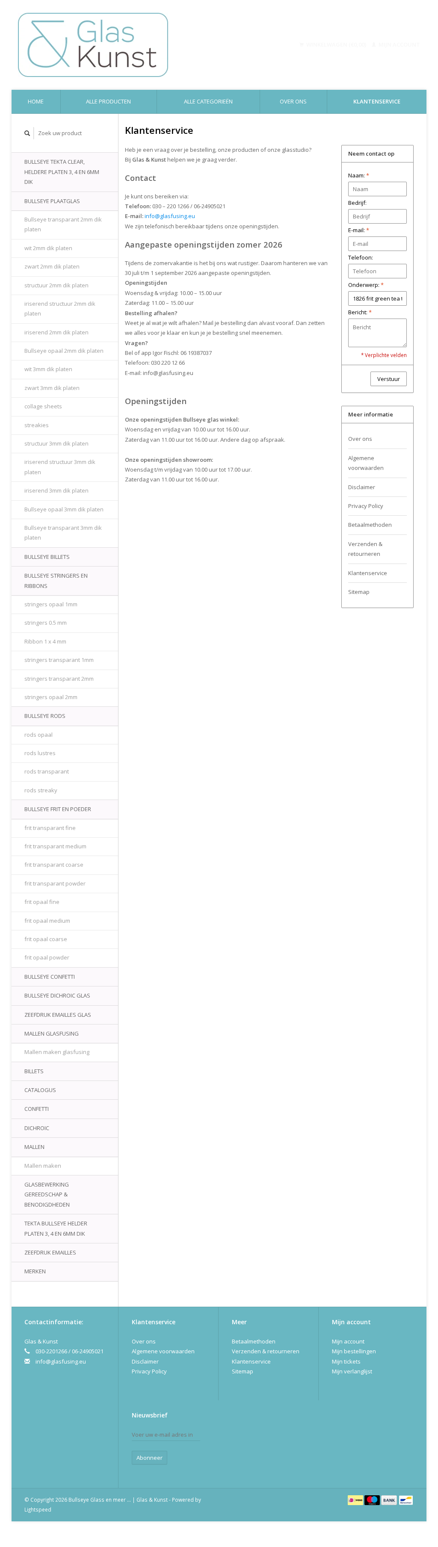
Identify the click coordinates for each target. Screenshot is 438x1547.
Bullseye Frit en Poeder (57, 809)
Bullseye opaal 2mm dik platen (64, 350)
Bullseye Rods (44, 716)
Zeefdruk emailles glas (57, 1015)
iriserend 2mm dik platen (56, 332)
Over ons (293, 101)
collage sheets (43, 406)
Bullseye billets (47, 557)
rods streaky (40, 790)
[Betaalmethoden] (356, 1499)
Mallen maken (42, 1165)
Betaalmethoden (370, 524)
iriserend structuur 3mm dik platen (59, 466)
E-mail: (358, 230)
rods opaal (38, 734)
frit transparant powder (55, 883)
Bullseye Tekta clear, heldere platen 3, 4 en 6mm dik (61, 172)
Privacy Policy (365, 506)
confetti (36, 1109)
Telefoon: (360, 257)
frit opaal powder (46, 957)
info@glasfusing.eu (61, 1361)
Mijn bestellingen (354, 1351)
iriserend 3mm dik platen (56, 490)
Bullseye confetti (49, 976)
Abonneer (149, 1457)
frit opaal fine (41, 902)
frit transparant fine (50, 828)
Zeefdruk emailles (50, 1252)
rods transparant (46, 771)
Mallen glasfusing (51, 1033)
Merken (35, 1271)
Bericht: (360, 312)
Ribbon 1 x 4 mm (45, 641)
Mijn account (398, 44)
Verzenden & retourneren (365, 549)
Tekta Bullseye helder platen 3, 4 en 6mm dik (55, 1228)
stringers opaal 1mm (50, 604)
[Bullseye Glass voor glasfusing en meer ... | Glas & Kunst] (129, 45)
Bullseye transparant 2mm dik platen (63, 224)
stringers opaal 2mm (50, 697)
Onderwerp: (366, 285)
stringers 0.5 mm (45, 622)
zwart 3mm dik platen (52, 388)
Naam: (358, 175)
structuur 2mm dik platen (56, 285)
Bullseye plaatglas (52, 201)
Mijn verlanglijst (352, 1371)
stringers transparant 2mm (59, 678)
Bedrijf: (357, 203)
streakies (36, 425)
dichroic (36, 1128)
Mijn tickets (346, 1361)
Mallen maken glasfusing (56, 1052)
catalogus (40, 1090)
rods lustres (40, 753)
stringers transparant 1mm (59, 660)
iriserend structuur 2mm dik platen (59, 308)
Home (36, 101)
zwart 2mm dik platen (52, 266)
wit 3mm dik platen (48, 369)
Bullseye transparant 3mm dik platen (63, 532)
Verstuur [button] (388, 379)
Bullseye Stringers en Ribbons (56, 580)
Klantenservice (376, 101)
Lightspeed (37, 1509)
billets (34, 1071)
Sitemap (359, 592)
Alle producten (108, 101)
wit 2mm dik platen (48, 248)
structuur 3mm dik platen (56, 443)
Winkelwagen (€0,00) (336, 44)
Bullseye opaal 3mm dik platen (64, 509)
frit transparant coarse (53, 864)
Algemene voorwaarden (366, 463)
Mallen (34, 1147)
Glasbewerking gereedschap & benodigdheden (47, 1194)
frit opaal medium (47, 920)
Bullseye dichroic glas (57, 995)
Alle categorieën (208, 101)
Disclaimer (361, 487)
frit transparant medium (55, 846)
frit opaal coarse (45, 939)
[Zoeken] (27, 133)
